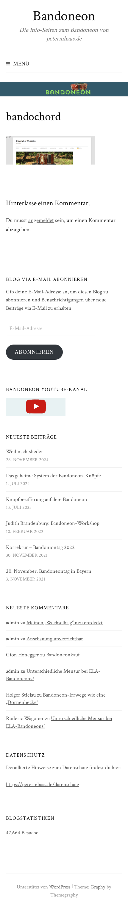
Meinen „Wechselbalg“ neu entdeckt (64, 622)
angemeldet (41, 220)
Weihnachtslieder (24, 451)
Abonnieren (34, 352)
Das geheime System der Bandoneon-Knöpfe (53, 475)
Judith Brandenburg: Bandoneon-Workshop (52, 523)
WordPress (60, 887)
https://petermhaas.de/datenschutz (42, 784)
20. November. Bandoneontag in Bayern (48, 571)
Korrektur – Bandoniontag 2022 (40, 547)
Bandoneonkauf (62, 654)
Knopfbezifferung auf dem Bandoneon (46, 499)
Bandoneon (64, 16)
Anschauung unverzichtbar (54, 638)
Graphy (97, 887)
